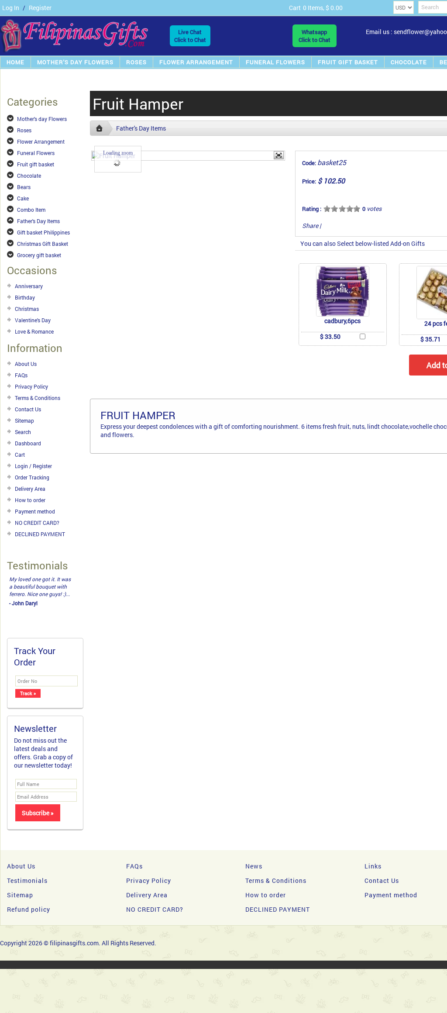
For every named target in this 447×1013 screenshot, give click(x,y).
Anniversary (29, 286)
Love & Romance (34, 331)
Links (373, 866)
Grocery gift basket (39, 255)
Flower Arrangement (196, 62)
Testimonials (27, 880)
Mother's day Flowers (75, 62)
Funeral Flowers (275, 62)
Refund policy (28, 909)
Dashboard (28, 443)
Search (23, 431)
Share (310, 225)
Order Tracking (32, 477)
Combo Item (31, 209)
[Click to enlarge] (342, 291)
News (253, 866)
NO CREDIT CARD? (37, 522)
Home (15, 62)
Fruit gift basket (348, 62)
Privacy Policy (31, 386)
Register (40, 7)
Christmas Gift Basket (42, 243)
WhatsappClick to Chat (314, 36)
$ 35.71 (430, 339)
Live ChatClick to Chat (190, 36)
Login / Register (33, 465)
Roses (136, 62)
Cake (23, 198)
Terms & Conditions (37, 397)
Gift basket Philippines (43, 232)
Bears (24, 186)
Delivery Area (30, 488)
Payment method (35, 511)
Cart (20, 454)
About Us (26, 363)
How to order (30, 499)
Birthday (25, 297)
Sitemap (24, 420)
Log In (10, 7)
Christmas (27, 308)
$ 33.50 (330, 336)
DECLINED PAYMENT (40, 534)
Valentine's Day (33, 320)
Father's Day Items (38, 220)
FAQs (21, 375)
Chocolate (409, 62)
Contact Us (28, 409)
